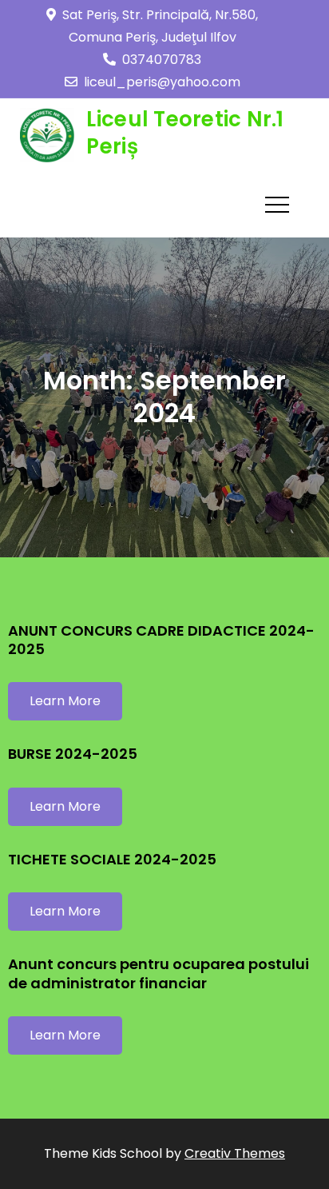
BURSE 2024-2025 (72, 754)
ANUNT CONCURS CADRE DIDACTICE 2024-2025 (161, 639)
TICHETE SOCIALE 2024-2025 (112, 859)
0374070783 (161, 59)
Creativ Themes (234, 1153)
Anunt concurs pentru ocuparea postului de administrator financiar (158, 973)
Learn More (65, 701)
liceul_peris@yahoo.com (162, 82)
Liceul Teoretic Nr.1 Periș (184, 133)
